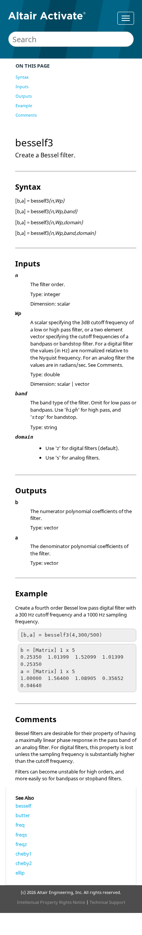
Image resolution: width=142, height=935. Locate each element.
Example (24, 105)
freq (20, 824)
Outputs (24, 96)
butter (23, 815)
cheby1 (24, 853)
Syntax (22, 77)
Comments (26, 115)
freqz (21, 844)
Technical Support (107, 902)
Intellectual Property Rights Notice (51, 902)
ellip (20, 872)
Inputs (22, 86)
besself (23, 805)
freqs (21, 834)
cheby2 (24, 863)
